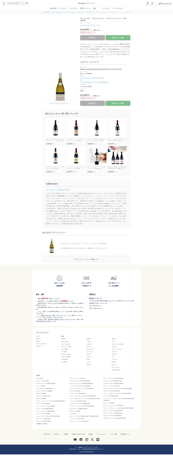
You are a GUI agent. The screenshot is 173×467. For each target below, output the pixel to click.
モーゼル (88, 364)
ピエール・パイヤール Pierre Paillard (112, 415)
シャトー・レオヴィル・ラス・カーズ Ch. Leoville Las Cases (85, 398)
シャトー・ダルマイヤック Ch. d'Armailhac (80, 386)
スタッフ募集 (114, 434)
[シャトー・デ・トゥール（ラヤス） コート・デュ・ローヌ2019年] (76, 155)
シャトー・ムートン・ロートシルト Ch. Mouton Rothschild (50, 401)
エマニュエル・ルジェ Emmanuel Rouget (80, 381)
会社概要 (90, 434)
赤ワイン (38, 338)
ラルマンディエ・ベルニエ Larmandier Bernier (114, 418)
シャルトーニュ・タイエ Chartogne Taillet (80, 403)
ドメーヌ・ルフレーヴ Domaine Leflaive (113, 383)
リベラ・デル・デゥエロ (118, 344)
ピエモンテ (89, 344)
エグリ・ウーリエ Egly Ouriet (43, 418)
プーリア (88, 354)
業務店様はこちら (125, 434)
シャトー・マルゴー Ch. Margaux (44, 391)
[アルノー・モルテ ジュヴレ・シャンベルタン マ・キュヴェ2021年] (117, 127)
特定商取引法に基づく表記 (78, 434)
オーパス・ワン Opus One (42, 381)
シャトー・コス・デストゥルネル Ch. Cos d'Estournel (83, 396)
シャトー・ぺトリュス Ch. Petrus (111, 386)
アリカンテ (114, 354)
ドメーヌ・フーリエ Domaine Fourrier (112, 381)
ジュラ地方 (64, 361)
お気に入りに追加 (118, 37)
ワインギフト (73, 8)
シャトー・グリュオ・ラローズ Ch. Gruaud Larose (82, 406)
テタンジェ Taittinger (41, 393)
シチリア (88, 356)
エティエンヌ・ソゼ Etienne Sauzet (78, 408)
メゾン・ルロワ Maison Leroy (110, 396)
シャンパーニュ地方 (66, 346)
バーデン (88, 362)
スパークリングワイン (41, 343)
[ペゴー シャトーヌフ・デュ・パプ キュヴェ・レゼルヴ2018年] (55, 155)
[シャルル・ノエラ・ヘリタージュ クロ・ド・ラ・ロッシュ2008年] (76, 127)
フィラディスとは (118, 8)
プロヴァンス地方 (65, 356)
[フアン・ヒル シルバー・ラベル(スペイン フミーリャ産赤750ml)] (96, 155)
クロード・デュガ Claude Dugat (77, 393)
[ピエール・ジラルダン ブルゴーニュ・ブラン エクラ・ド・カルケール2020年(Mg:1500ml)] (55, 127)
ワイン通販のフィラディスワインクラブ (53, 12)
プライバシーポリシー (101, 434)
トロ (113, 356)
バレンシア (114, 351)
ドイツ (88, 359)
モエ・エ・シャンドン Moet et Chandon (46, 383)
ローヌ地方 (64, 351)
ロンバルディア (90, 349)
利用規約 (66, 434)
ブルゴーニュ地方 (65, 344)
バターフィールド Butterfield (43, 403)
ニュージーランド (116, 370)
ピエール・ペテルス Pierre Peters (111, 391)
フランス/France (85, 82)
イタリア (88, 339)
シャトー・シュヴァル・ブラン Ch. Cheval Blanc (82, 388)
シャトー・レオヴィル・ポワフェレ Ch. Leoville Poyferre (117, 393)
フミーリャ (114, 359)
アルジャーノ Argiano (75, 411)
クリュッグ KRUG (40, 386)
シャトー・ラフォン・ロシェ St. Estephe (113, 405)
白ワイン (91, 12)
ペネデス (114, 346)
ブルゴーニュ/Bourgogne (99, 82)
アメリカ (114, 362)
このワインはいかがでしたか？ (90, 25)
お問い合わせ (47, 434)
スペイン (114, 339)
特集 (94, 8)
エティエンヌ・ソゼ (83, 12)
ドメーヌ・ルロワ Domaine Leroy (78, 401)
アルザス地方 (64, 359)
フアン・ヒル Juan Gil (75, 391)
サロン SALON (39, 378)
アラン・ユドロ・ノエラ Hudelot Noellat (113, 378)
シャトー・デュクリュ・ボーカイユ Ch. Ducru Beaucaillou (117, 388)
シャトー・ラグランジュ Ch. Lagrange (45, 406)
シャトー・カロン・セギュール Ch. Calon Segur (48, 416)
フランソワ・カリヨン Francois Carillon (113, 410)
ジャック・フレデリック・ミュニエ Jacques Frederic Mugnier (118, 408)
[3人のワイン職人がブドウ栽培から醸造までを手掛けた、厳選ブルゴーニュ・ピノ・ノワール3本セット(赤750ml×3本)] (117, 155)
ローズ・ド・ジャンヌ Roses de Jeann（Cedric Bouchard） (84, 416)
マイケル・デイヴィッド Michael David (113, 413)
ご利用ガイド (57, 434)
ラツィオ (88, 346)
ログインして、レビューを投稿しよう (86, 259)
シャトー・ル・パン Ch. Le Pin (77, 378)
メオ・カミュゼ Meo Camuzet (43, 421)
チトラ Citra (73, 413)
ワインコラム (106, 8)
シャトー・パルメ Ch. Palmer (43, 413)
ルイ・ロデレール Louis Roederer (44, 388)
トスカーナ (89, 341)
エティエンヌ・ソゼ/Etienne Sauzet (92, 78)
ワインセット (63, 8)
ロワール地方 (64, 349)
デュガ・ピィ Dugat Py (109, 403)
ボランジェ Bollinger (41, 398)
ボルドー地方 (64, 341)
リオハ (113, 341)
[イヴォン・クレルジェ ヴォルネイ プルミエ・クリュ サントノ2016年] (96, 127)
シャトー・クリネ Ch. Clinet (76, 418)
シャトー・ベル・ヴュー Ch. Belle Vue (79, 421)
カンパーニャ (89, 351)
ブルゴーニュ (73, 12)
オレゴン (114, 364)
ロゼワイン (38, 346)
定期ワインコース (85, 8)
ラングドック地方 (65, 354)
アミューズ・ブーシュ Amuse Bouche (45, 411)
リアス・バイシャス (116, 349)
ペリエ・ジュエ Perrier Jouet (43, 396)
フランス (66, 12)
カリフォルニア (115, 367)
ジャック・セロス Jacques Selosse (44, 408)
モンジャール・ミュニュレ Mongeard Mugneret (81, 383)
